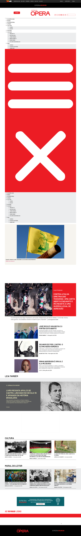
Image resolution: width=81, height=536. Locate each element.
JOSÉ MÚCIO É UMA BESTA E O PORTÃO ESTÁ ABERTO (50, 327)
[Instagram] (59, 15)
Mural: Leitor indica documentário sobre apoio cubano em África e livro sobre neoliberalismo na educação (40, 484)
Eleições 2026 (10, 19)
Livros (11, 27)
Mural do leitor (13, 465)
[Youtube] (61, 15)
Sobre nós (12, 48)
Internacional (11, 22)
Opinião (9, 24)
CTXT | (41, 370)
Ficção (11, 28)
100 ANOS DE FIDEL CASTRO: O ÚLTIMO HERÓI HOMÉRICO (51, 345)
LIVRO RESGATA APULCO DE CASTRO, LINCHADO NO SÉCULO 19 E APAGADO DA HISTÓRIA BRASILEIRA (21, 394)
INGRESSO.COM (17, 1)
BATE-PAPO (67, 1)
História (9, 30)
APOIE (17, 12)
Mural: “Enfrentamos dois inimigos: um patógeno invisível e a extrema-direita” (65, 484)
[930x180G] (40, 505)
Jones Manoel (13, 36)
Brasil (9, 20)
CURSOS (32, 1)
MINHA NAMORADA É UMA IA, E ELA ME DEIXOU (51, 362)
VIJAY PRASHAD (58, 290)
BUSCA (61, 1)
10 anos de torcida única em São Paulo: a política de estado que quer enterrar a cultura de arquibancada (40, 455)
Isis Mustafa (13, 35)
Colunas (9, 32)
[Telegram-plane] (65, 15)
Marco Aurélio (13, 38)
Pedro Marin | (42, 335)
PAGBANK (27, 1)
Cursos (11, 45)
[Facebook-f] (55, 15)
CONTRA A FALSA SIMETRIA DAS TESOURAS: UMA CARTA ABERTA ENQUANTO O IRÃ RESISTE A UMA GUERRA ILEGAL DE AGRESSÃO (64, 301)
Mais (8, 43)
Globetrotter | (43, 353)
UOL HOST (23, 1)
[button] (40, 120)
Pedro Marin (12, 40)
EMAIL (73, 1)
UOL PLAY (36, 1)
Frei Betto (12, 33)
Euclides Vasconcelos (15, 41)
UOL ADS (41, 1)
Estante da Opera (14, 46)
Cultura (9, 25)
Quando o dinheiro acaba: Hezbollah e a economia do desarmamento (21, 259)
